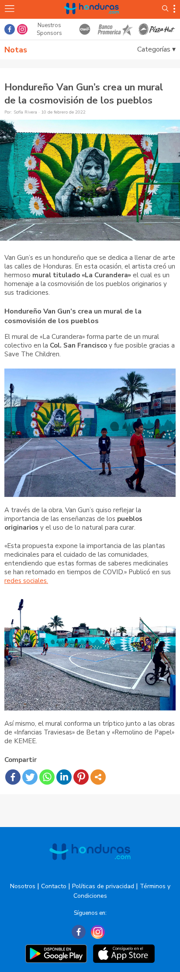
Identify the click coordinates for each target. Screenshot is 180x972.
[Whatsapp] (47, 777)
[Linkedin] (64, 777)
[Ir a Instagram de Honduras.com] (22, 29)
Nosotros (22, 886)
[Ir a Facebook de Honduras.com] (9, 29)
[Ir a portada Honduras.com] (92, 18)
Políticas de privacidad (103, 886)
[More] (98, 777)
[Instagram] (98, 932)
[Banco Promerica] (115, 29)
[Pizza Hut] (157, 29)
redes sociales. (26, 580)
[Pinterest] (81, 777)
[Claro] (84, 29)
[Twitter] (30, 777)
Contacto (53, 886)
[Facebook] (13, 777)
